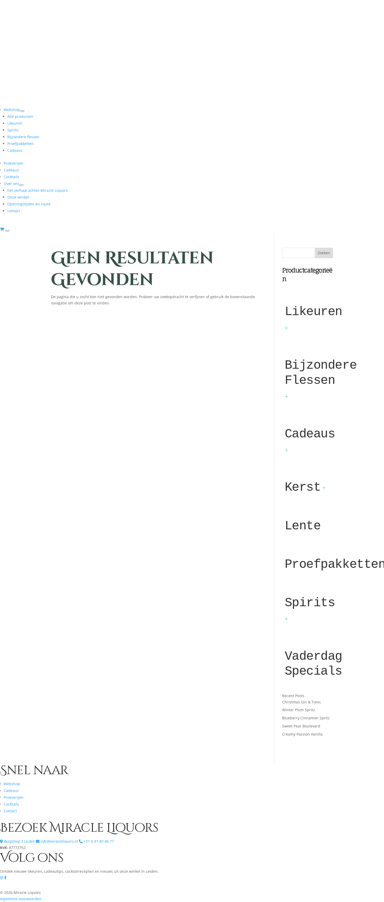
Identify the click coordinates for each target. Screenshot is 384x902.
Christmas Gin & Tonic (301, 701)
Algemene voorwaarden (21, 898)
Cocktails (11, 176)
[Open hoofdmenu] (7, 231)
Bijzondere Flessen (321, 373)
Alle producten (20, 116)
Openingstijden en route (28, 203)
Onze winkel (18, 197)
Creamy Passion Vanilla (302, 734)
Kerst (303, 487)
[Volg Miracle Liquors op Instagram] (2, 877)
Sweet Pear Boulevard (301, 726)
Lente (303, 526)
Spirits (13, 130)
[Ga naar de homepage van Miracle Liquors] (130, 103)
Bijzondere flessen (23, 136)
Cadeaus (14, 150)
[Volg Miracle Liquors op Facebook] (5, 877)
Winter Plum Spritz (298, 709)
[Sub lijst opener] (286, 328)
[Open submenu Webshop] (22, 111)
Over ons (11, 183)
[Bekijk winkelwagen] (2, 229)
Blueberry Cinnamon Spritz (306, 717)
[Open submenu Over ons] (21, 185)
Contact (10, 810)
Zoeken (324, 252)
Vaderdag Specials (313, 664)
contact (13, 210)
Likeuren (14, 123)
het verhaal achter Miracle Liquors (37, 190)
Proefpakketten (20, 143)
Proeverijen (14, 163)
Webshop (12, 109)
